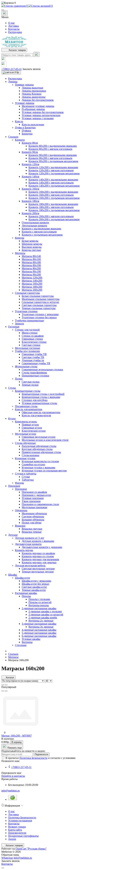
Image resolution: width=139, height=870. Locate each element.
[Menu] (2, 9)
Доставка (13, 26)
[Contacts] (4, 13)
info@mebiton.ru (10, 790)
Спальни (13, 654)
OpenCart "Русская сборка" (31, 848)
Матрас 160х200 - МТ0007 (16, 735)
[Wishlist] (2, 691)
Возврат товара (17, 826)
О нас (11, 22)
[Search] (36, 54)
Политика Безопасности (33, 758)
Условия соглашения (20, 820)
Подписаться (41, 754)
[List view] (2, 684)
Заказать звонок (31, 69)
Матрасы (13, 657)
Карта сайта (15, 829)
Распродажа (15, 32)
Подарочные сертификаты (23, 835)
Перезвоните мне (11, 772)
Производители (17, 832)
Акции (12, 839)
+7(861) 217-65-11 (11, 69)
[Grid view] (6, 684)
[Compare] (6, 691)
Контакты (13, 29)
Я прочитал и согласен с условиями (40, 758)
